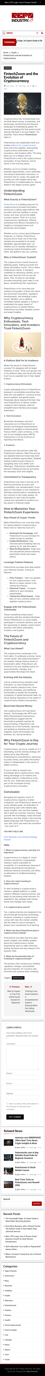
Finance (8, 1315)
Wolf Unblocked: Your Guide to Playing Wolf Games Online (20, 3)
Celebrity (8, 1291)
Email (9, 1083)
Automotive (9, 1276)
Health (7, 1320)
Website (9, 1093)
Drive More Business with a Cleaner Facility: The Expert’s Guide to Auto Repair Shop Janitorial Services (23, 1229)
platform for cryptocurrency (23, 145)
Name (9, 1073)
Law (6, 1335)
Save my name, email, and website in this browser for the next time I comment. (22, 1106)
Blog (7, 1281)
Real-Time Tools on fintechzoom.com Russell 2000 (27, 1182)
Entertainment (10, 1305)
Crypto (8, 68)
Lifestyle (8, 1340)
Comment (11, 1044)
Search (6, 1199)
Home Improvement (13, 1325)
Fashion (8, 1310)
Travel (7, 1360)
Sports (7, 1350)
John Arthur (10, 86)
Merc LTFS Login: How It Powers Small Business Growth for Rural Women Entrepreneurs (21, 1239)
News (7, 1345)
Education (9, 1300)
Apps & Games (11, 1271)
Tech (7, 1355)
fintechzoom (18, 978)
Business (8, 1286)
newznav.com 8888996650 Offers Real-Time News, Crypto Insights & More (28, 1140)
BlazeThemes (32, 1371)
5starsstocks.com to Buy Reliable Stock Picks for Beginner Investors (27, 1155)
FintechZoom (10, 204)
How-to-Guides (11, 1330)
